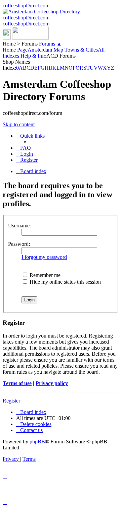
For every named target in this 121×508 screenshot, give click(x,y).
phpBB (37, 441)
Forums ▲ (50, 44)
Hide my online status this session (64, 282)
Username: (19, 225)
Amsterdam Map (45, 50)
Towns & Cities (81, 50)
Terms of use (17, 383)
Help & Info (33, 56)
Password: (19, 244)
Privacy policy (52, 383)
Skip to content (19, 124)
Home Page (15, 50)
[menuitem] (23, 148)
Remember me (44, 275)
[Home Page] (26, 38)
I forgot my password (44, 257)
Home (9, 44)
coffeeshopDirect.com (26, 5)
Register (11, 401)
